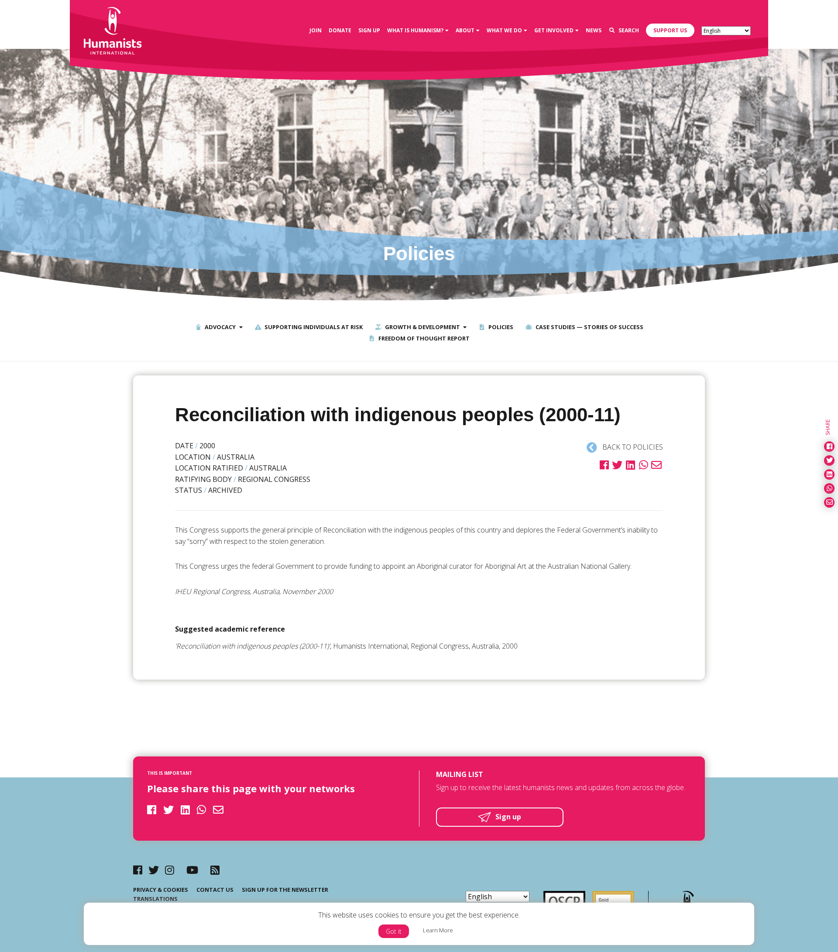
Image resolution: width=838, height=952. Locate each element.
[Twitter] (153, 870)
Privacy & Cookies (160, 890)
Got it (394, 931)
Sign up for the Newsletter (285, 890)
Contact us (215, 890)
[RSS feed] (215, 870)
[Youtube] (192, 870)
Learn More (438, 930)
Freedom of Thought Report (423, 338)
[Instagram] (169, 870)
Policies (500, 327)
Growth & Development (422, 327)
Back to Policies (632, 447)
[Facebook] (137, 870)
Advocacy (219, 327)
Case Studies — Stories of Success (588, 327)
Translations (155, 899)
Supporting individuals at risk (313, 327)
